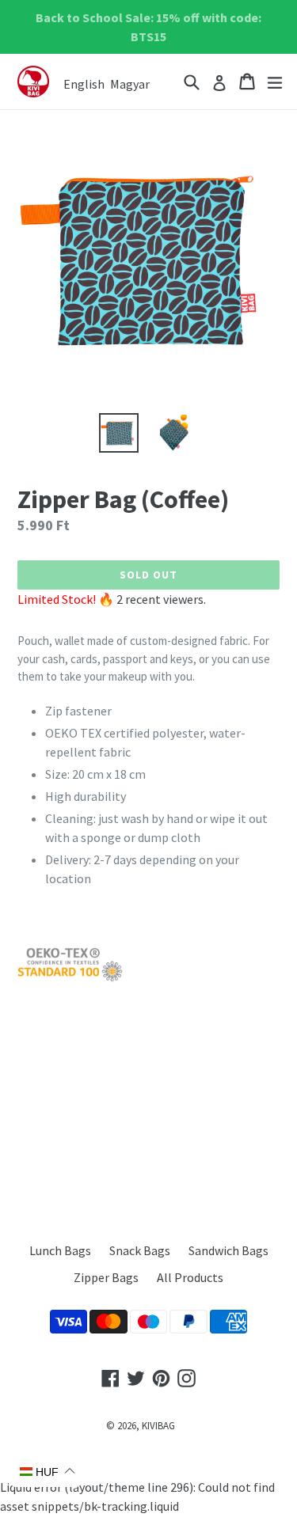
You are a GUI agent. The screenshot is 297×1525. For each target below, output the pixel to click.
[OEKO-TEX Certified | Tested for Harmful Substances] (70, 977)
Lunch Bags (60, 1250)
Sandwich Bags (228, 1250)
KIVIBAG (158, 1425)
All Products (190, 1277)
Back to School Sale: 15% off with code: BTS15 (148, 26)
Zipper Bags (106, 1277)
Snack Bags (139, 1250)
